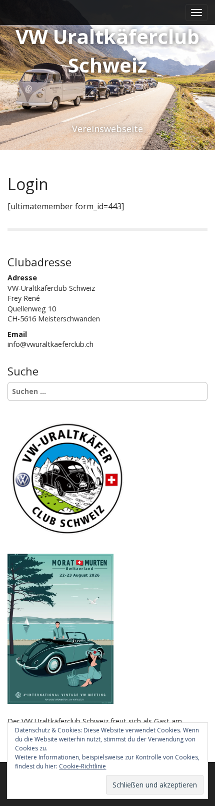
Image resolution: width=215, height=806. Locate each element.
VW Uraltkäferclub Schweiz (108, 51)
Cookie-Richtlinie (82, 766)
